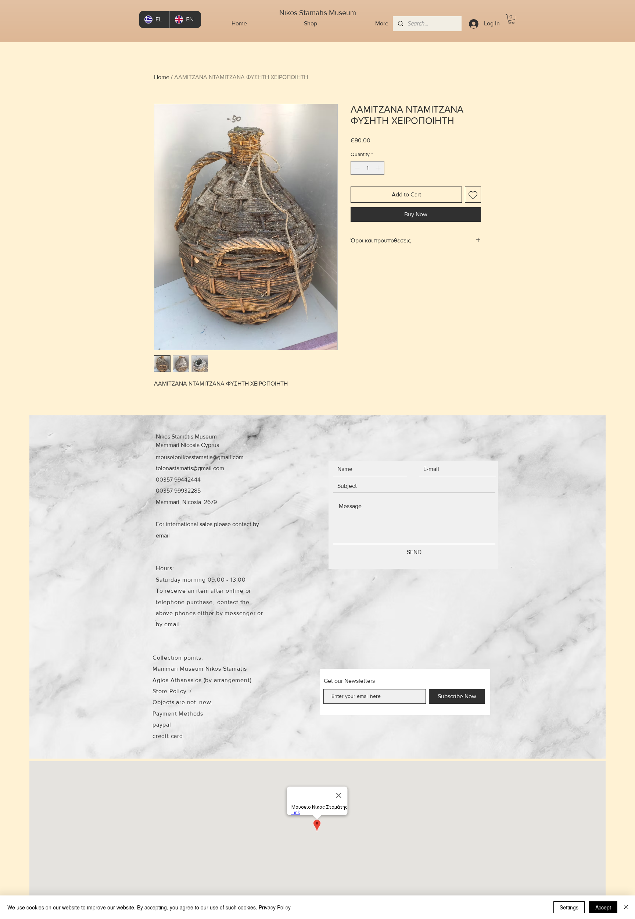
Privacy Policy (275, 907)
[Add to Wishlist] (473, 195)
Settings (569, 907)
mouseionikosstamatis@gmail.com (200, 457)
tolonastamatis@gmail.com (190, 468)
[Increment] (378, 168)
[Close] (626, 907)
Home (161, 77)
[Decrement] (356, 168)
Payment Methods (178, 713)
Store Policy (170, 691)
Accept (603, 907)
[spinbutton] (367, 168)
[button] (511, 19)
